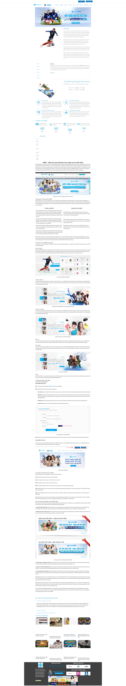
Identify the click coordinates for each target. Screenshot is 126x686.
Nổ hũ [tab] (38, 66)
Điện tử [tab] (38, 69)
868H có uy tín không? (41, 610)
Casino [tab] (38, 63)
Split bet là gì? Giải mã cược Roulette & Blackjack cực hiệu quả (84, 636)
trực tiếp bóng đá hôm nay (40, 594)
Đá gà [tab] (38, 75)
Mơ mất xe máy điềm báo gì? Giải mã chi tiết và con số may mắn (84, 659)
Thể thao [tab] (38, 77)
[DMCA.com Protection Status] (38, 680)
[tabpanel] (70, 69)
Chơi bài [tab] (38, 72)
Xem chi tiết (52, 72)
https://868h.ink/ (50, 386)
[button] (36, 17)
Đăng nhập (89, 1)
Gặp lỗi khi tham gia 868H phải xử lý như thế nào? (46, 612)
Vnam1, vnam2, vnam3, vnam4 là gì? (44, 600)
